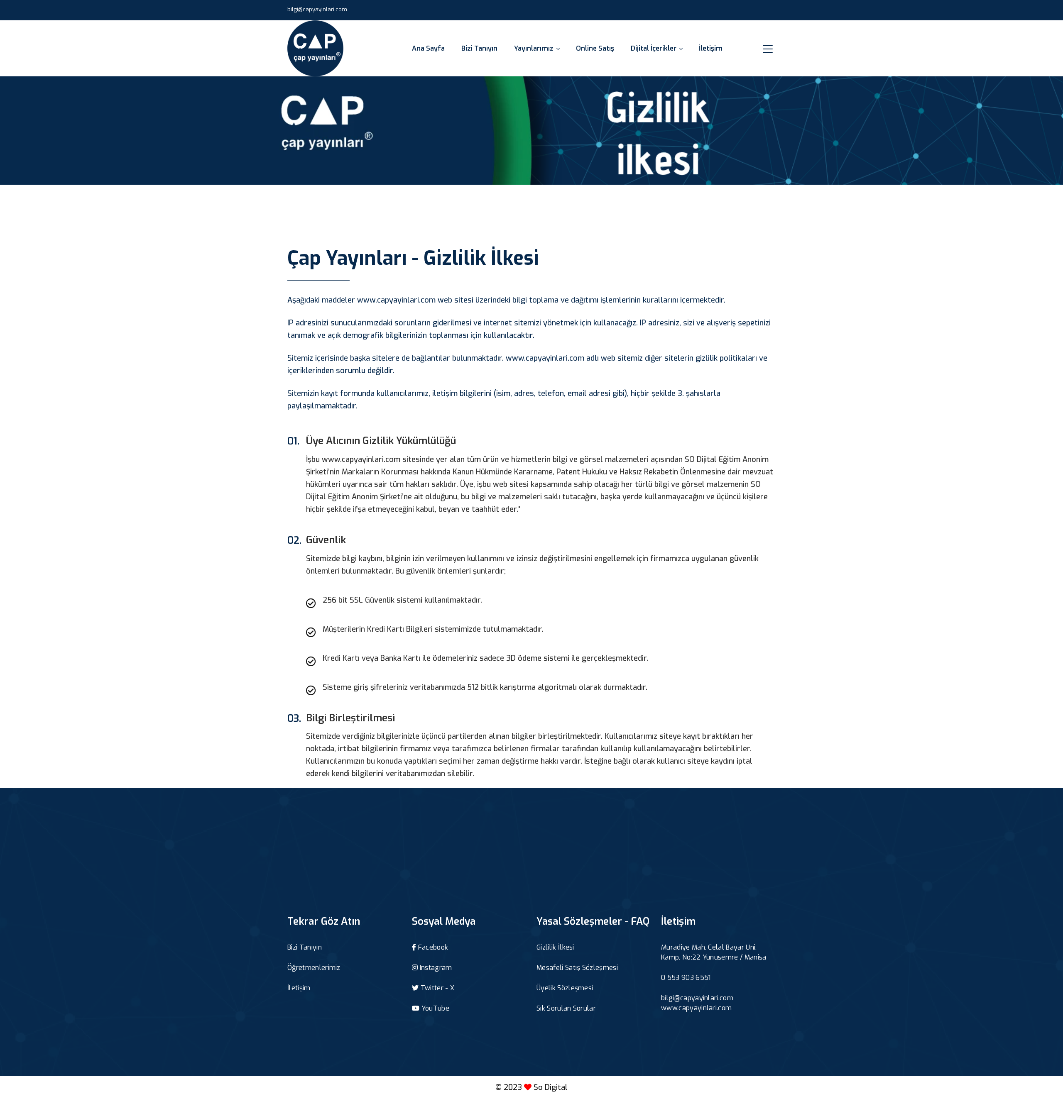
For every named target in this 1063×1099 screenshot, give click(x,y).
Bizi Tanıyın (479, 48)
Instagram (435, 967)
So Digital (551, 1087)
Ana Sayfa (428, 48)
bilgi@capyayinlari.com (317, 9)
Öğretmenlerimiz (313, 967)
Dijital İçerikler (653, 48)
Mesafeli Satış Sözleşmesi (577, 967)
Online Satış (595, 48)
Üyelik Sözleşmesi (564, 988)
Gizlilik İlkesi (555, 947)
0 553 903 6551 (685, 977)
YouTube (434, 1008)
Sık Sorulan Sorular (566, 1008)
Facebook (432, 947)
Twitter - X (436, 988)
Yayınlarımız (534, 48)
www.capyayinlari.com (696, 1008)
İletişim (711, 48)
